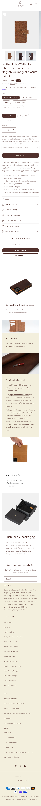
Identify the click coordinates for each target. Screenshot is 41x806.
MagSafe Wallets (9, 656)
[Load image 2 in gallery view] (20, 56)
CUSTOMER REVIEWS (11, 742)
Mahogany (9, 107)
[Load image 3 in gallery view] (31, 56)
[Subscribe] (34, 579)
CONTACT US (8, 747)
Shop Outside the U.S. (11, 757)
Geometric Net (19, 102)
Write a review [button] (20, 250)
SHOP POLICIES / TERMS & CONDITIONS (17, 713)
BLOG (6, 728)
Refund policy (35, 796)
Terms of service (21, 799)
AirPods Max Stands (11, 647)
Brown (20, 107)
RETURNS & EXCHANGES (12, 723)
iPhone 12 (24, 116)
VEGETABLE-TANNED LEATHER (14, 704)
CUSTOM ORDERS (10, 738)
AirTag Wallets (9, 632)
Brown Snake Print (11, 97)
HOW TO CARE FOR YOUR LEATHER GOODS (18, 752)
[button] (4, 4)
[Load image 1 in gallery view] (10, 56)
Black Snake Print (29, 97)
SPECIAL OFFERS (10, 685)
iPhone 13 (9, 121)
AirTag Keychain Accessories (13, 637)
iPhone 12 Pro (9, 116)
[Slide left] (2, 56)
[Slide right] (39, 56)
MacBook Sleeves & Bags (12, 666)
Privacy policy (10, 799)
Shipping (12, 83)
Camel (6, 102)
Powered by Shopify (23, 796)
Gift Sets (7, 627)
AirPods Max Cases (10, 642)
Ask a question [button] (20, 255)
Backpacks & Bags (10, 676)
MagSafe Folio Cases (11, 661)
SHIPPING (7, 718)
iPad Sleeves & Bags (11, 671)
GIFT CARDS (8, 622)
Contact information (21, 803)
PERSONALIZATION (10, 699)
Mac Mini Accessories (11, 651)
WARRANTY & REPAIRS (11, 709)
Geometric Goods (12, 796)
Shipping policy (32, 799)
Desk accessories (10, 680)
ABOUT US (7, 733)
